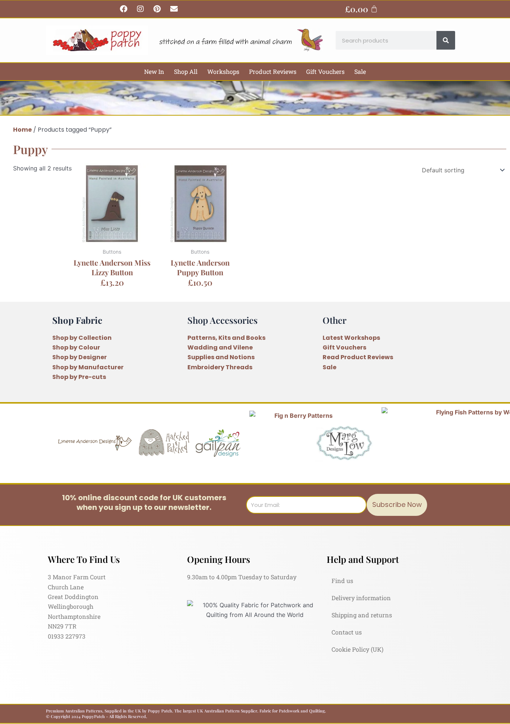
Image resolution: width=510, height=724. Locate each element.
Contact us (347, 632)
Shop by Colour (76, 347)
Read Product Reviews (358, 357)
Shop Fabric (77, 320)
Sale (360, 71)
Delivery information (361, 598)
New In (154, 71)
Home (22, 129)
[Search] (445, 40)
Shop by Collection (82, 337)
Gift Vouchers (325, 71)
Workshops (223, 71)
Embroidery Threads (219, 367)
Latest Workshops (351, 337)
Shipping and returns (362, 615)
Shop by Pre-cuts (79, 377)
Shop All (186, 71)
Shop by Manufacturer (88, 367)
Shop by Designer (79, 357)
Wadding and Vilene (220, 347)
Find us (342, 580)
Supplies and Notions (221, 357)
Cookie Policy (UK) (357, 649)
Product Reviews (272, 71)
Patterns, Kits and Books (226, 337)
